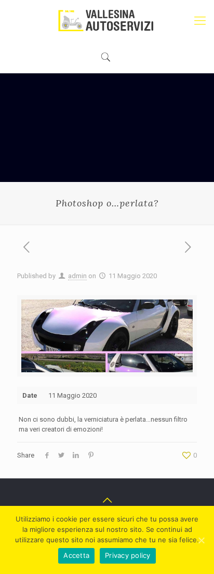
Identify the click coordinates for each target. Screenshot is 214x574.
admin (77, 276)
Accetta (76, 555)
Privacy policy (128, 555)
